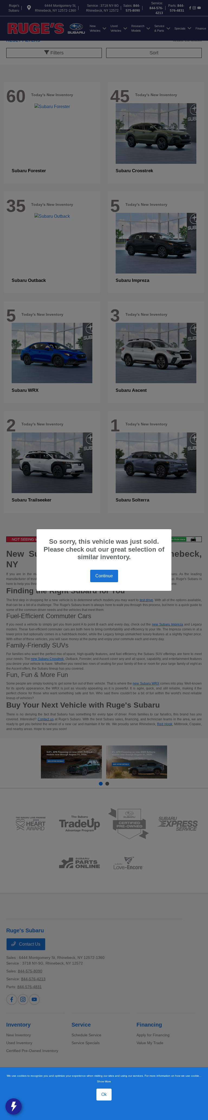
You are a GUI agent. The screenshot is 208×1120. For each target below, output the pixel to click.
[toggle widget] (13, 1106)
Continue (104, 576)
